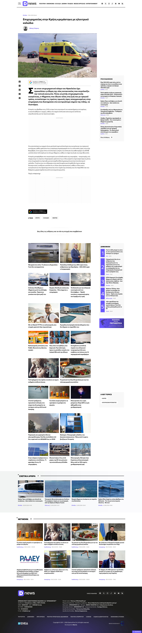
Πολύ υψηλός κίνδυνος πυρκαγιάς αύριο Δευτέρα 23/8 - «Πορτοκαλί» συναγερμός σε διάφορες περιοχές (111, 94)
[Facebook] (19, 81)
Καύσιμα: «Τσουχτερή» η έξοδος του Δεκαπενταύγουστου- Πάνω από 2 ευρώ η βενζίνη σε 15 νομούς (74, 437)
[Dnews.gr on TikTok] (112, 3)
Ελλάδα (25, 15)
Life (107, 256)
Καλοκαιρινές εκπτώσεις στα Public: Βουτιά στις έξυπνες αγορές (38, 348)
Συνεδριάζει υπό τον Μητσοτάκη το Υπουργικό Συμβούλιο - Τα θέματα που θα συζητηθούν (111, 111)
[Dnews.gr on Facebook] (102, 3)
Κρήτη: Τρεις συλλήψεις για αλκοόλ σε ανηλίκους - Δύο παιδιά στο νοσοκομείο (111, 102)
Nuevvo (75, 624)
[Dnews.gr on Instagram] (109, 3)
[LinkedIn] (19, 90)
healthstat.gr (20, 547)
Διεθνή (102, 89)
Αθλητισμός (109, 298)
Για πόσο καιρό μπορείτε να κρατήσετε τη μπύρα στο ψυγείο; (58, 403)
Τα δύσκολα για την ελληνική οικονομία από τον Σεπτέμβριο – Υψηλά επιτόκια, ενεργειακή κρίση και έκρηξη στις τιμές (80, 292)
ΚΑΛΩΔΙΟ (46, 218)
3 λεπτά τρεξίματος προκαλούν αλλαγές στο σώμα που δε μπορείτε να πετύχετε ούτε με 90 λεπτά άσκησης (37, 405)
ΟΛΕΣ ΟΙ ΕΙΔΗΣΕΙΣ (92, 593)
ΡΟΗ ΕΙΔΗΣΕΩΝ (106, 79)
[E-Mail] (19, 94)
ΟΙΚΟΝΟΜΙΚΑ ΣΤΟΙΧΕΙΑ (117, 616)
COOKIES (88, 616)
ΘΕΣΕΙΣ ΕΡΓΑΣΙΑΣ (79, 3)
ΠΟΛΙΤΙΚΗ (42, 3)
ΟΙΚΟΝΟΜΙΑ (50, 3)
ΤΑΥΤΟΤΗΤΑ (21, 616)
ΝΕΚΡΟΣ (55, 218)
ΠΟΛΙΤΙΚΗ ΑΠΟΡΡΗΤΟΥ (77, 616)
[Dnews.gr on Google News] (115, 3)
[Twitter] (19, 85)
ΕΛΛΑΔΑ (58, 3)
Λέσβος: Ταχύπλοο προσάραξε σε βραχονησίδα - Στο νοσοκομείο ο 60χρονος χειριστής (111, 119)
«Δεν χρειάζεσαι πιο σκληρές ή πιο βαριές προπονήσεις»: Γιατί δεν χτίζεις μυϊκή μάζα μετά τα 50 (114, 305)
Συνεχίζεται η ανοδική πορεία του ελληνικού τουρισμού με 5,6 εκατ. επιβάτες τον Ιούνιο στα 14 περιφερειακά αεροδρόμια (80, 350)
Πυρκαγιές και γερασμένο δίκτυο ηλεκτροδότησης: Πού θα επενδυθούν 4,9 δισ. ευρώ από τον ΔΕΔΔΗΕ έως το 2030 (42, 437)
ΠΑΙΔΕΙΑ (70, 3)
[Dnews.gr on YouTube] (119, 3)
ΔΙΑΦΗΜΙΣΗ (30, 616)
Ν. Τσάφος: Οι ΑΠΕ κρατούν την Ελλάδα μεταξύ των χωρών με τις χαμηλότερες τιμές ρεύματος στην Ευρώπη (111, 571)
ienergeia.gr (102, 547)
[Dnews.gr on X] (105, 3)
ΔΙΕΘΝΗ (64, 3)
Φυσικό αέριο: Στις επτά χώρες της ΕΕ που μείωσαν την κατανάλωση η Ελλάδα (58, 460)
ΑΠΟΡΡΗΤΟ (138, 631)
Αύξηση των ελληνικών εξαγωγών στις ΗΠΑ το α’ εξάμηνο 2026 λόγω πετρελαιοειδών (56, 571)
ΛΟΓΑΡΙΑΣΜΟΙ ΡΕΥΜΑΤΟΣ (109, 402)
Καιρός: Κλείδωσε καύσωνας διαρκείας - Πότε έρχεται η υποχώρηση (59, 290)
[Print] (19, 98)
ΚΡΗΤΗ (38, 218)
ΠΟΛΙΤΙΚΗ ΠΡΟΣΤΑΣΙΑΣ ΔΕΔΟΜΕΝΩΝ (57, 616)
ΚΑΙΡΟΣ (104, 398)
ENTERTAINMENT (91, 3)
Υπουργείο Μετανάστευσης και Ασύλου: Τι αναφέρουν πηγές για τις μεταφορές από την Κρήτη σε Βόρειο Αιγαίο (57, 500)
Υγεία (107, 274)
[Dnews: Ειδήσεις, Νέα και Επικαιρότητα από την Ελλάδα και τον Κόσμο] (29, 3)
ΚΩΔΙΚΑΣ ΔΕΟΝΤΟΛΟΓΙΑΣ (101, 616)
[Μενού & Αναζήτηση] (19, 3)
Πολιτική (103, 115)
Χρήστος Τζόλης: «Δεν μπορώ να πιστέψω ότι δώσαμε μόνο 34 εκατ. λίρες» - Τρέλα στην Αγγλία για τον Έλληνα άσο (114, 292)
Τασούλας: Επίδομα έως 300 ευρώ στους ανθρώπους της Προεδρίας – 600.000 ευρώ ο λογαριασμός (75, 267)
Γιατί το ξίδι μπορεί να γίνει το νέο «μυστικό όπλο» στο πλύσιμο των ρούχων (114, 251)
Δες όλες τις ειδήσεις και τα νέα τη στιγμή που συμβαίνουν (59, 231)
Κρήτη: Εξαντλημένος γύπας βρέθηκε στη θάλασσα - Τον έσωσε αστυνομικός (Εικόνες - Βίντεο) (111, 500)
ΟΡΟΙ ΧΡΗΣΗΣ (41, 616)
